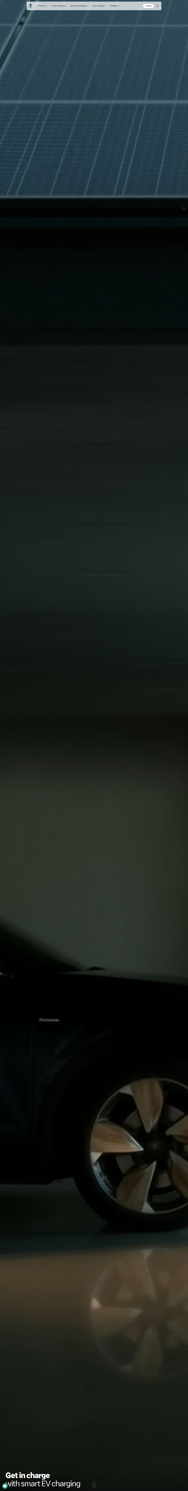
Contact (148, 6)
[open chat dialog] (5, 1486)
